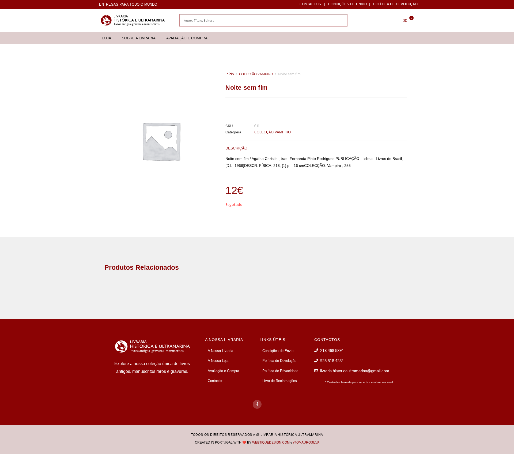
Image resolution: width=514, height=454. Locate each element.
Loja (106, 38)
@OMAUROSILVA (306, 442)
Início (229, 74)
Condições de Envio (347, 4)
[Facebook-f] (257, 404)
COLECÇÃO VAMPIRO (256, 74)
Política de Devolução (395, 4)
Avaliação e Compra (186, 38)
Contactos (310, 4)
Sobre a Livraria (139, 38)
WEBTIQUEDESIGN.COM (271, 442)
